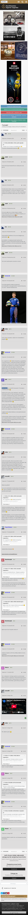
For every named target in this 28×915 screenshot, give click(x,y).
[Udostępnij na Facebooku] (4, 893)
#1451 (24, 138)
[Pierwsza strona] (1, 130)
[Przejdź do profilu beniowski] (2, 276)
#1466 (24, 597)
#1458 (24, 334)
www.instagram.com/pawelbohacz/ (9, 554)
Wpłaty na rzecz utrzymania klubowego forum (14, 109)
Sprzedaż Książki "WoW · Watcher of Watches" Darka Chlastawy (14, 120)
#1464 (24, 532)
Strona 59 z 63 (14, 130)
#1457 (24, 280)
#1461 (24, 433)
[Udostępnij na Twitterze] (2, 893)
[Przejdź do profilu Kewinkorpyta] (2, 560)
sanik (18, 143)
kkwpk (9, 126)
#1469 (24, 672)
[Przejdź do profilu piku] (2, 380)
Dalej (23, 130)
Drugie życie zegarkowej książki (14, 106)
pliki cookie (19, 905)
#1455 (24, 231)
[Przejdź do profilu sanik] (2, 157)
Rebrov (7, 667)
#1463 (24, 481)
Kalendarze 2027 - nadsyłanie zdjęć (14, 112)
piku (6, 379)
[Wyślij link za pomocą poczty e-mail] (6, 893)
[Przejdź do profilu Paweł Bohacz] (2, 527)
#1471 (24, 728)
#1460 (24, 384)
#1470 (24, 695)
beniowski (19, 496)
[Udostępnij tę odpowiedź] (21, 138)
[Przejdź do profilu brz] (2, 134)
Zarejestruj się (14, 869)
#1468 (24, 649)
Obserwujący (13, 883)
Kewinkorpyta (8, 559)
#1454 (24, 208)
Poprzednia (5, 130)
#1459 (24, 357)
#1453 (24, 185)
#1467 (24, 625)
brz (6, 133)
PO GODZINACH (22, 126)
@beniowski (4, 388)
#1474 (24, 806)
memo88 (7, 476)
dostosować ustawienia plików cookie (10, 908)
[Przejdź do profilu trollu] (2, 329)
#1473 (24, 778)
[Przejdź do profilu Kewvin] (2, 829)
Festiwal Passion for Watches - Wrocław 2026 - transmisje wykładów (14, 116)
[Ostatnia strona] (26, 130)
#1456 (24, 257)
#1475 (24, 833)
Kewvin (7, 828)
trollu (6, 329)
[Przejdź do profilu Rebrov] (2, 668)
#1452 (24, 162)
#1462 (24, 457)
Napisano (8, 138)
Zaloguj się (14, 878)
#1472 (24, 751)
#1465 (24, 564)
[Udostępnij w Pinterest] (8, 893)
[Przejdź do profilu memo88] (2, 477)
